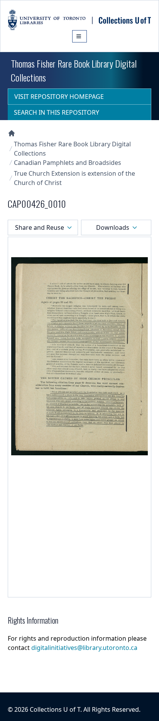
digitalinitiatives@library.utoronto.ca (84, 647)
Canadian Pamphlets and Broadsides (67, 162)
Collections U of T (55, 709)
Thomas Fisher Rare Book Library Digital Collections (72, 149)
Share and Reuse (39, 227)
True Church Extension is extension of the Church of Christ (74, 178)
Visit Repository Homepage (59, 96)
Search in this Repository (56, 112)
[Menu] (79, 36)
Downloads (112, 227)
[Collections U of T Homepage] (11, 133)
